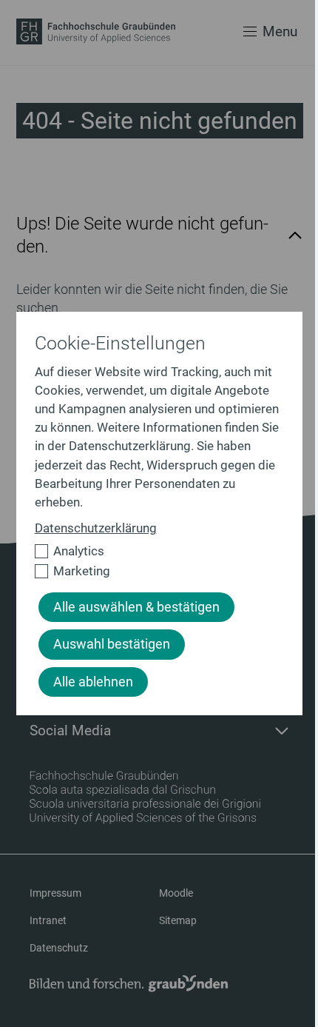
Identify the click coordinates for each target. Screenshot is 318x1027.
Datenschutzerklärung (96, 528)
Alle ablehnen (93, 682)
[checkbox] (153, 551)
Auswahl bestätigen (111, 644)
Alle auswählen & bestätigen (136, 607)
